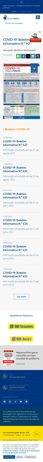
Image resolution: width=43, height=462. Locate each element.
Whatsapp (18, 56)
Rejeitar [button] (19, 457)
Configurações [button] (30, 457)
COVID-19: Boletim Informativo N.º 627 (15, 143)
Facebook (23, 56)
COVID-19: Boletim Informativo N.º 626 (15, 169)
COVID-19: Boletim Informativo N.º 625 (15, 195)
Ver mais (21, 296)
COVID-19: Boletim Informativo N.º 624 (15, 221)
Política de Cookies (10, 451)
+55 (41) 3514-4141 (17, 387)
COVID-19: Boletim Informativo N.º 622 (15, 274)
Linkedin (33, 56)
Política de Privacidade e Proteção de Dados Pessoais (21, 452)
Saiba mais (20, 364)
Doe (35, 37)
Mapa (37, 434)
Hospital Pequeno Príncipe (11, 17)
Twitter (28, 56)
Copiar (38, 56)
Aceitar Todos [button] (9, 457)
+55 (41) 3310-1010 (17, 377)
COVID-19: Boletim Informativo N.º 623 (15, 248)
